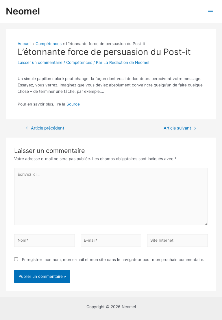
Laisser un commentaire (40, 62)
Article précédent (45, 128)
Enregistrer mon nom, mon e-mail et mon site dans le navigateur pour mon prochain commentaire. (113, 259)
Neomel (23, 11)
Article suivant (180, 128)
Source (73, 104)
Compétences (79, 62)
